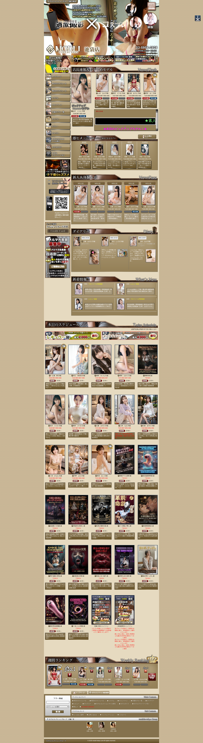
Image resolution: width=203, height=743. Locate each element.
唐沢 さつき (117, 93)
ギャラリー (87, 704)
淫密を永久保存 (124, 576)
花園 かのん (97, 206)
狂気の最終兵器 (101, 526)
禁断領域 (147, 375)
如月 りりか (77, 111)
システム (111, 700)
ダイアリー (150, 700)
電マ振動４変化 (55, 576)
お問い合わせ (92, 715)
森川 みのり (130, 206)
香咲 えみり (123, 375)
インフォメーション (108, 715)
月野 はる (77, 476)
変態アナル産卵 (124, 476)
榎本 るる (82, 156)
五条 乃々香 (68, 679)
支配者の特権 (78, 576)
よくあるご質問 (79, 715)
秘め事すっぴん (148, 576)
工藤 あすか (133, 93)
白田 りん (103, 679)
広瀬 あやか (147, 426)
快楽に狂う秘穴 (101, 576)
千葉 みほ (97, 156)
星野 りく (127, 156)
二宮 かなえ (54, 476)
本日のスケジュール (80, 700)
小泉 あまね (147, 206)
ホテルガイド (125, 704)
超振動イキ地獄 (55, 526)
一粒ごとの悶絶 (78, 626)
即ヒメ (76, 707)
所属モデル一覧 (137, 700)
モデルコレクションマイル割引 (106, 704)
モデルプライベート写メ (141, 704)
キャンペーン (123, 700)
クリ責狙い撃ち (124, 526)
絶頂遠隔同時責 (148, 476)
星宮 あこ (148, 93)
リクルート (122, 715)
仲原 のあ (143, 156)
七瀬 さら (113, 206)
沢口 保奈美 (77, 375)
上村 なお (101, 93)
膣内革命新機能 (55, 626)
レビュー (76, 704)
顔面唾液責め (147, 526)
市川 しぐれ (116, 241)
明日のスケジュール (97, 700)
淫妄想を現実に (78, 526)
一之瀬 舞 (54, 375)
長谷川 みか (113, 156)
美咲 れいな (100, 375)
